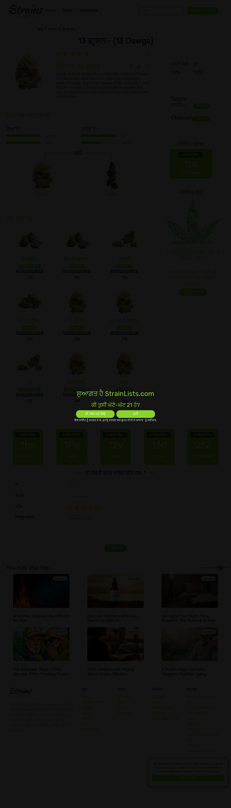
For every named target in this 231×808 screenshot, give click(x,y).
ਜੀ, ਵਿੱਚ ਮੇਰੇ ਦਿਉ (95, 414)
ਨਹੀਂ (135, 414)
